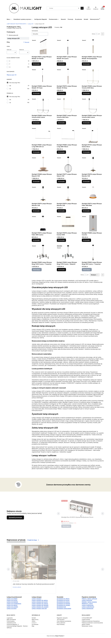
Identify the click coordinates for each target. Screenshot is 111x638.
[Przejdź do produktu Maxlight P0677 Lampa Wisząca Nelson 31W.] (68, 164)
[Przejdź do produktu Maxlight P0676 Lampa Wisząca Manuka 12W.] (93, 164)
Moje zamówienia (11, 619)
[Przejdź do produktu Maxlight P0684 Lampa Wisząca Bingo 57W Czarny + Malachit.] (68, 252)
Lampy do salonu (12, 605)
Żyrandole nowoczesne (64, 608)
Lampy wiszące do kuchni (40, 602)
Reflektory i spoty (87, 603)
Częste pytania (86, 619)
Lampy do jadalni (12, 598)
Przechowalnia (10, 621)
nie (10, 88)
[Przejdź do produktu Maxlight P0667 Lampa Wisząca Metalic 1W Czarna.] (68, 47)
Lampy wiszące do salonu (40, 600)
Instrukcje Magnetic (12, 624)
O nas (33, 622)
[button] (82, 8)
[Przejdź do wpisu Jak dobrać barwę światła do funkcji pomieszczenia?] (33, 562)
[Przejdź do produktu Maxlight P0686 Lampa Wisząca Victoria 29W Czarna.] (93, 106)
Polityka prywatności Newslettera (91, 621)
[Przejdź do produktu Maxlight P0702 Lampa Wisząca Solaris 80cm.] (93, 135)
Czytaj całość (17, 587)
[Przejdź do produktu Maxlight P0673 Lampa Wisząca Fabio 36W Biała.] (93, 194)
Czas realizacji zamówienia (64, 621)
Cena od (9, 49)
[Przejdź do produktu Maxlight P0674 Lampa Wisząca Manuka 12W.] (68, 194)
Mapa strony (35, 619)
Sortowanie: (35, 30)
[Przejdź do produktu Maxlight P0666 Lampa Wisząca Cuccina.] (93, 223)
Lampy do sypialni (12, 607)
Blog (33, 626)
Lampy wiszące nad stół (39, 608)
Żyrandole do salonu (63, 598)
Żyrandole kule (61, 607)
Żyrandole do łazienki (63, 603)
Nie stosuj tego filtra (14, 82)
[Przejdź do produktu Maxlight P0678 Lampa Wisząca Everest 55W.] (68, 223)
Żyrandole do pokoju (63, 602)
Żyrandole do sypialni (63, 605)
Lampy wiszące (36, 598)
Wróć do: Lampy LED (13, 35)
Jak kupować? (61, 619)
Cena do (21, 49)
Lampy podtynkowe (88, 607)
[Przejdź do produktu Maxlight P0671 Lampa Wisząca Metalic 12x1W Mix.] (43, 47)
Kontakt (34, 618)
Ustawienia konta (11, 622)
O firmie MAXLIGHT (87, 618)
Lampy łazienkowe (87, 608)
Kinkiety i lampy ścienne (89, 602)
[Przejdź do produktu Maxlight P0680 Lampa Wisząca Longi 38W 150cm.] (68, 135)
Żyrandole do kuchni (63, 600)
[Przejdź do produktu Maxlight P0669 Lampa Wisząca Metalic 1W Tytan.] (43, 76)
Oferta (33, 621)
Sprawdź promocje (15, 517)
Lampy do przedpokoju (14, 603)
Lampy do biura (11, 608)
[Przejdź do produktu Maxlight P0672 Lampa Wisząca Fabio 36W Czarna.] (43, 223)
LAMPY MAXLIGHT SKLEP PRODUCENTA (16, 23)
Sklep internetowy (55, 635)
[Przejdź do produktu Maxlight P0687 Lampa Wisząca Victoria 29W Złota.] (68, 106)
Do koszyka (36, 64)
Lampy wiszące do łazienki (40, 605)
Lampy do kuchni (12, 600)
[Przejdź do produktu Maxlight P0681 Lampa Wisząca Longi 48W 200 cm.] (43, 135)
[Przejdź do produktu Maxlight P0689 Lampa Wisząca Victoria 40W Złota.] (93, 76)
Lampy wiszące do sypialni (40, 607)
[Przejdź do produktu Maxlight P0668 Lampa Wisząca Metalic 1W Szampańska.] (93, 47)
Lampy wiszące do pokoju (40, 603)
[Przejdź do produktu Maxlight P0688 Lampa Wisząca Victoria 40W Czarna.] (43, 106)
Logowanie (10, 618)
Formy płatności (61, 622)
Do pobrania (35, 624)
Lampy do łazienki (12, 602)
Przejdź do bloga (32, 540)
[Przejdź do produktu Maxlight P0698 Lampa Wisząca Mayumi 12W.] (43, 164)
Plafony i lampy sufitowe (89, 598)
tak (10, 85)
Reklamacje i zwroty (87, 626)
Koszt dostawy (61, 624)
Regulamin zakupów (62, 618)
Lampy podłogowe (87, 605)
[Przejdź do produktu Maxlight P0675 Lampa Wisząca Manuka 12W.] (43, 194)
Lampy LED (30, 23)
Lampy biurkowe (87, 600)
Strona (93, 33)
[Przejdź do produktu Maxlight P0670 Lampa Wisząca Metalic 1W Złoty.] (68, 76)
